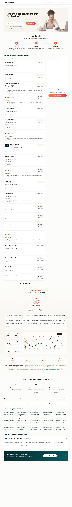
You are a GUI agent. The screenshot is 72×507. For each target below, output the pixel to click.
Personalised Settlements (10, 205)
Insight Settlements (9, 156)
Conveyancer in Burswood (22, 422)
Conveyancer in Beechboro (35, 420)
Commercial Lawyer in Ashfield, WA (49, 403)
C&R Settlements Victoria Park (11, 275)
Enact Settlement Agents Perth (12, 83)
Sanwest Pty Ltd (8, 224)
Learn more (61, 455)
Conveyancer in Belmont (34, 414)
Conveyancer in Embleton (8, 414)
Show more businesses (24, 283)
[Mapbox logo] (49, 84)
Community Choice (9, 62)
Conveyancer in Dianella (60, 424)
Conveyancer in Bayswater (22, 412)
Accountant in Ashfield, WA (10, 403)
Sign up (58, 2)
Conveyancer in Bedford (60, 418)
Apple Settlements (9, 74)
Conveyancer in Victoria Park (35, 429)
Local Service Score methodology (53, 369)
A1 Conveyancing (8, 181)
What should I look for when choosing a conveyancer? (17, 438)
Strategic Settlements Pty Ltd (11, 257)
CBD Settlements (9, 193)
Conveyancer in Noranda (47, 422)
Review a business (49, 2)
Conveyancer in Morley (34, 418)
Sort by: (59, 58)
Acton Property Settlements (11, 245)
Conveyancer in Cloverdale (9, 420)
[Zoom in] (67, 62)
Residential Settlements (10, 214)
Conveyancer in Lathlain (60, 422)
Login (54, 2)
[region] (57, 73)
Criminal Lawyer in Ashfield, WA (64, 403)
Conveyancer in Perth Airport (48, 418)
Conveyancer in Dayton (47, 429)
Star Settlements (9, 233)
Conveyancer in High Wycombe (9, 424)
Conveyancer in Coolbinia (61, 429)
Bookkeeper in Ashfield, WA (35, 403)
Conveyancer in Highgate (34, 424)
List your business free (50, 455)
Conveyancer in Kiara (47, 414)
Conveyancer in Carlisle (21, 427)
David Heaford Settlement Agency (12, 131)
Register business (64, 2)
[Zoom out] (67, 63)
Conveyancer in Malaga (21, 429)
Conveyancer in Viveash (47, 427)
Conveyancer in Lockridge (61, 414)
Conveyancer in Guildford (8, 418)
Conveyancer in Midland (8, 429)
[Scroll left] (64, 399)
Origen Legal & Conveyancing (11, 266)
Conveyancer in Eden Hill (60, 412)
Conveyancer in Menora (34, 427)
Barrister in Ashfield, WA (22, 403)
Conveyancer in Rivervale (21, 420)
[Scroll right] (67, 399)
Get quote (40, 75)
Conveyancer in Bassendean (9, 412)
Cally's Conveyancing (9, 108)
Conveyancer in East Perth (61, 427)
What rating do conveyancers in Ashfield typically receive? (18, 445)
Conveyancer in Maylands (21, 418)
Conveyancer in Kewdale (47, 424)
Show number (40, 62)
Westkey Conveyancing (15, 144)
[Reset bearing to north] (67, 65)
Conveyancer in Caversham (61, 420)
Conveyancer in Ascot (34, 412)
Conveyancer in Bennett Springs (23, 424)
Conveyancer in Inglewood (48, 420)
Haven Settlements (9, 96)
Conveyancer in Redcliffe (47, 412)
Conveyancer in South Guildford (21, 415)
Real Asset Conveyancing (10, 119)
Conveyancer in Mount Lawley (35, 422)
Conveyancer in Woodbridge (9, 422)
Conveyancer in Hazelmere (9, 427)
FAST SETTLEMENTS (9, 168)
